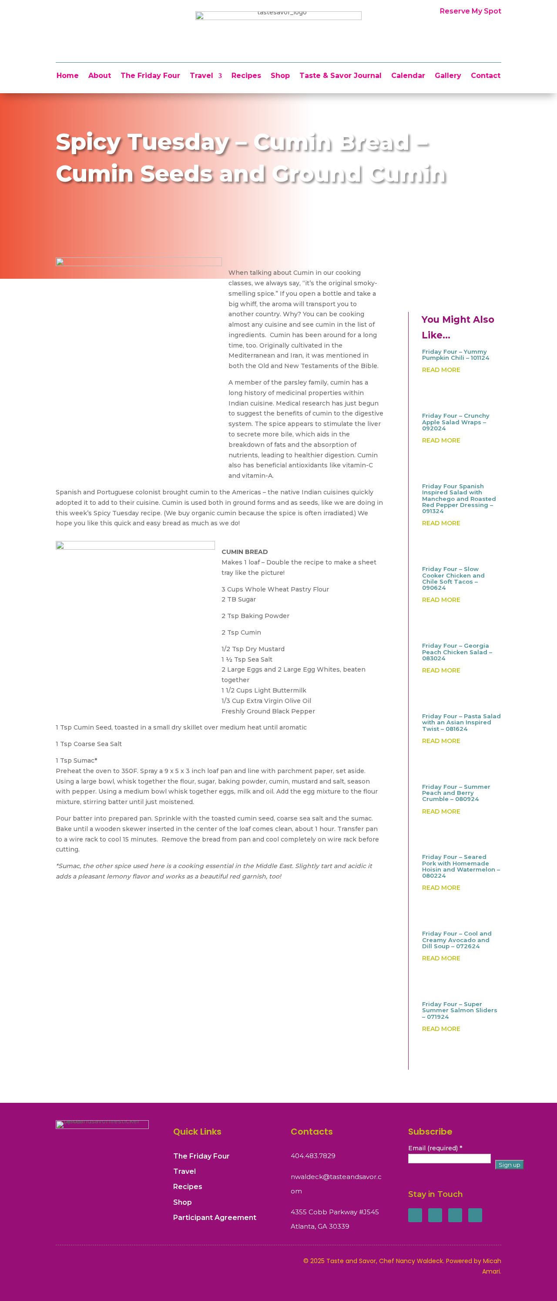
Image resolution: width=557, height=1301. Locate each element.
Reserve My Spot (470, 11)
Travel (201, 76)
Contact (485, 76)
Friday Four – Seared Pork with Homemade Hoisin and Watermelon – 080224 (461, 866)
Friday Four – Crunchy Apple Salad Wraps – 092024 (456, 422)
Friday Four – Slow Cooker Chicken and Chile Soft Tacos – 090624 (453, 578)
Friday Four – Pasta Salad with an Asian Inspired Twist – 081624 (461, 722)
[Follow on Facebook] (415, 1215)
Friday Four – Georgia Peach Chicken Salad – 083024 (457, 652)
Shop (280, 76)
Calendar (408, 76)
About (99, 76)
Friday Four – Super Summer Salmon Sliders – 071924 (459, 1010)
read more (441, 370)
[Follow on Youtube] (475, 1215)
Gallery (448, 76)
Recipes (246, 76)
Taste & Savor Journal (340, 76)
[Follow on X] (435, 1215)
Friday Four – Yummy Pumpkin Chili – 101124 (455, 354)
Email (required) (435, 1148)
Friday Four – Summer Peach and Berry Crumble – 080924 (456, 793)
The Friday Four (150, 76)
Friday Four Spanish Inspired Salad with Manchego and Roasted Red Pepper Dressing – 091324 (459, 498)
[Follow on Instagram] (455, 1215)
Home (68, 76)
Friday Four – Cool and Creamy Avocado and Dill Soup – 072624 (457, 940)
